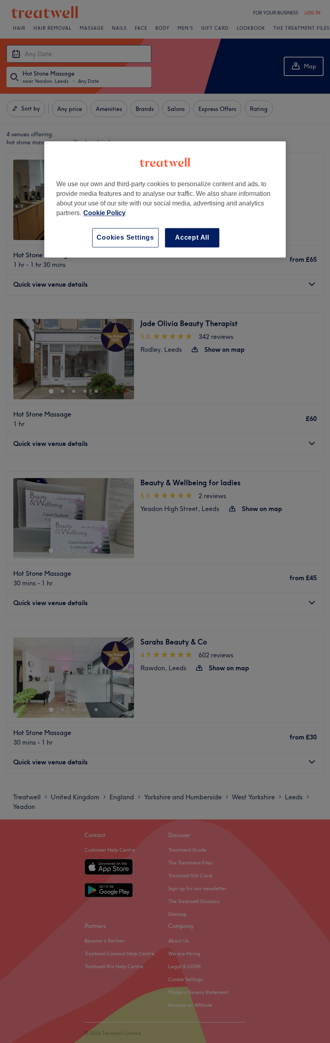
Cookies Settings (125, 237)
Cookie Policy (104, 212)
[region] (165, 199)
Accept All (192, 237)
